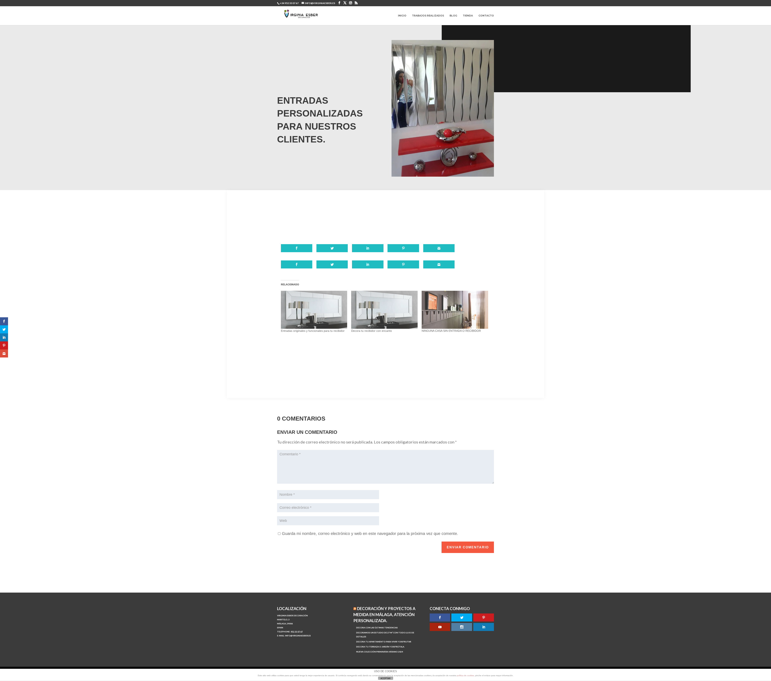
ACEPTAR (385, 678)
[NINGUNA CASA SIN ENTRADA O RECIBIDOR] (455, 310)
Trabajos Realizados (428, 15)
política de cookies (465, 675)
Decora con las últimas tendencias (377, 627)
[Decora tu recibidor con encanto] (384, 310)
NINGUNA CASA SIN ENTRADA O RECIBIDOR (451, 330)
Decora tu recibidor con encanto (371, 330)
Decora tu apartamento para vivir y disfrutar (383, 641)
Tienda (468, 15)
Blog (453, 15)
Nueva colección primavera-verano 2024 (379, 651)
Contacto (486, 15)
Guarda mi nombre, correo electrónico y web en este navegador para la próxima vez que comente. (370, 533)
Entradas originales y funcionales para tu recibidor (313, 330)
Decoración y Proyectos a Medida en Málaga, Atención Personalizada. (384, 614)
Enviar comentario (468, 547)
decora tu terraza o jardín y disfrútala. (380, 646)
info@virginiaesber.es (298, 635)
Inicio (402, 15)
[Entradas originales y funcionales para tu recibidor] (314, 310)
